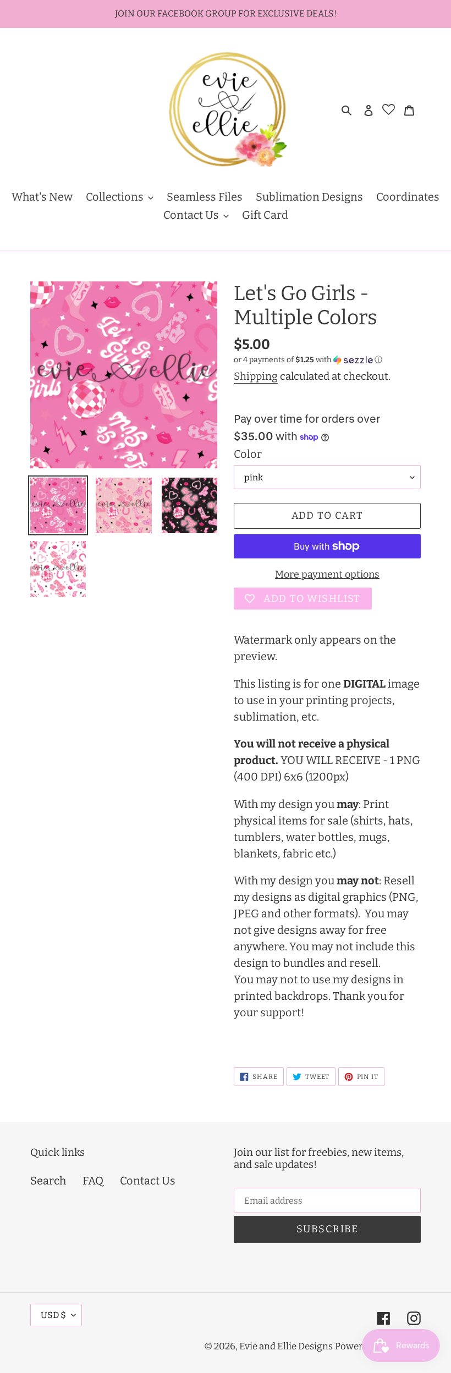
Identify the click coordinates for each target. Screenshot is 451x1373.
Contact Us (147, 1180)
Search (48, 1180)
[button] (308, 360)
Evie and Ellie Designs (286, 1346)
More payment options (327, 574)
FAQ (92, 1180)
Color (248, 454)
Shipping (256, 376)
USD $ (53, 1315)
